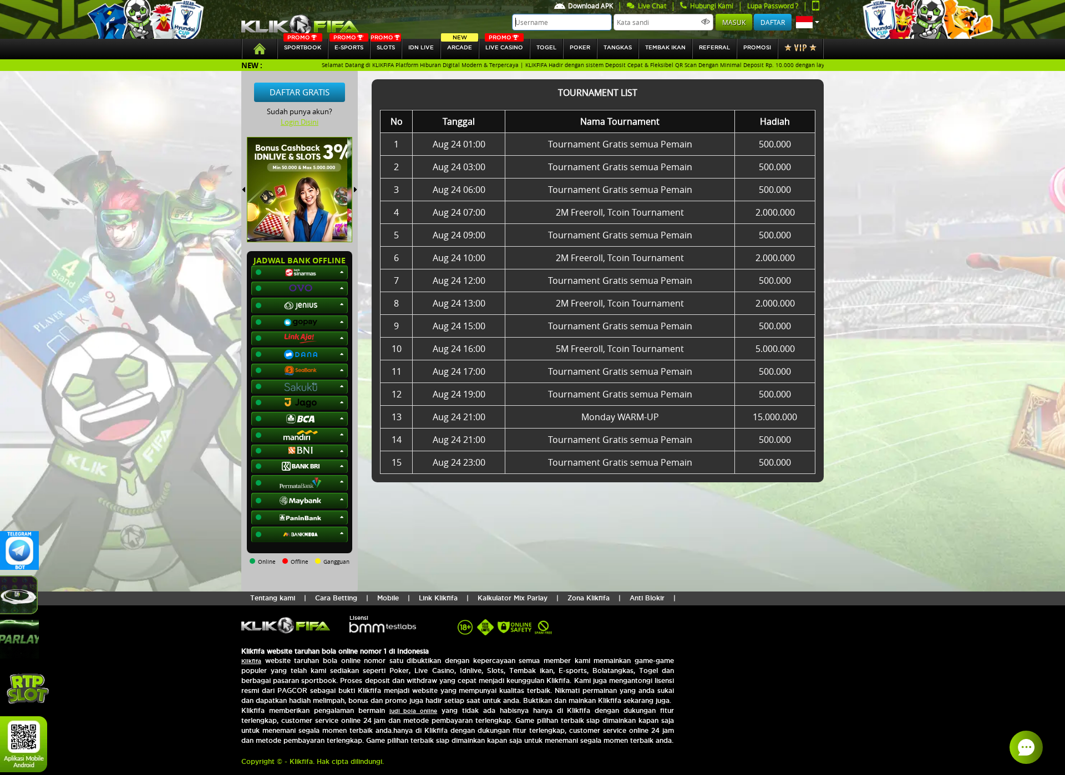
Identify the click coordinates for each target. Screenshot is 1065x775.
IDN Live (421, 47)
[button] (808, 22)
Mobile (388, 597)
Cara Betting (336, 597)
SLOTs (383, 44)
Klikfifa (251, 661)
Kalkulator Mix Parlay (512, 597)
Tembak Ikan (665, 47)
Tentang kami (272, 597)
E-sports (348, 44)
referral (714, 47)
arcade (459, 44)
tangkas (618, 47)
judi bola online (413, 711)
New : (251, 65)
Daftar (772, 22)
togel (546, 47)
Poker (580, 47)
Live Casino (504, 44)
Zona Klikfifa (588, 597)
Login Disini (299, 122)
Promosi (757, 47)
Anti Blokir (647, 597)
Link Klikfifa (438, 597)
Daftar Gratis (299, 92)
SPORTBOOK (302, 44)
